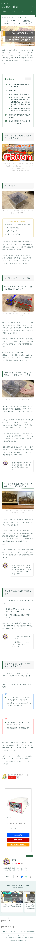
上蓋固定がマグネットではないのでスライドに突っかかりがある (21, 104)
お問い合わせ (20, 936)
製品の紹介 (13, 90)
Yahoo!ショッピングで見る (18, 844)
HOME (3, 931)
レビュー (24, 17)
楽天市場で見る (18, 839)
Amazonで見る (18, 835)
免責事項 (20, 937)
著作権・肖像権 (29, 937)
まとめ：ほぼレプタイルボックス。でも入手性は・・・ (19, 122)
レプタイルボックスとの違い (19, 94)
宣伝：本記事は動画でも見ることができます (19, 85)
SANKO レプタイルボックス (17, 823)
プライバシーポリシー (10, 937)
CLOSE (28, 78)
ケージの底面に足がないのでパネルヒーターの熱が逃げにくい (21, 110)
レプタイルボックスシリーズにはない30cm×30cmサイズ (21, 98)
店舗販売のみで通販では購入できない (19, 116)
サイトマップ (29, 936)
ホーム (3, 936)
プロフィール (10, 936)
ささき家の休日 (9, 6)
